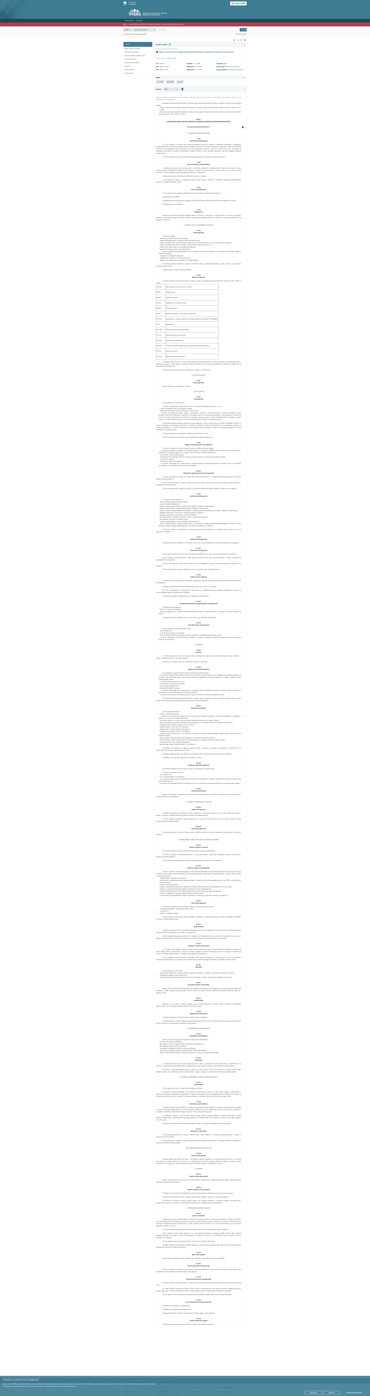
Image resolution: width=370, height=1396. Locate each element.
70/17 (174, 58)
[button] (200, 44)
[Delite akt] (241, 40)
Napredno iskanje (241, 34)
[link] (128, 21)
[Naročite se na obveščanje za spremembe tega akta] (234, 40)
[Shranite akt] (238, 40)
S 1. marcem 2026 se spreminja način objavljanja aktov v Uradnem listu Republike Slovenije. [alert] (155, 24)
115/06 (169, 58)
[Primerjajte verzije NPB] (182, 89)
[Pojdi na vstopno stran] (129, 5)
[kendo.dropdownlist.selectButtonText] (154, 29)
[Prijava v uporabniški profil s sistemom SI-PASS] (238, 3)
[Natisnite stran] (245, 40)
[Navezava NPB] (243, 127)
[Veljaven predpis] (157, 52)
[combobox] (144, 30)
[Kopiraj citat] (170, 44)
